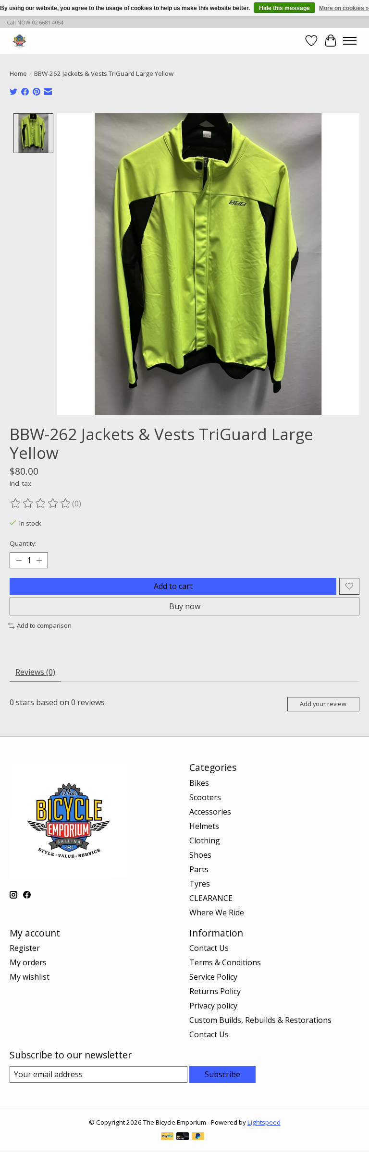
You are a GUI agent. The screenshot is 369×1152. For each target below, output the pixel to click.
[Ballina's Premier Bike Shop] (19, 40)
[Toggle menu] (349, 40)
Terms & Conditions (225, 962)
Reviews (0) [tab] (35, 672)
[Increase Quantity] (39, 560)
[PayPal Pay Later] (198, 1137)
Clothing (204, 840)
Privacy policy (213, 1005)
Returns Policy (215, 991)
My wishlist (29, 977)
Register (25, 948)
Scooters (205, 797)
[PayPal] (167, 1137)
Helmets (204, 826)
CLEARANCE (211, 898)
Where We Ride (216, 912)
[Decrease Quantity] (18, 560)
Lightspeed (264, 1122)
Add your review (323, 703)
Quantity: (23, 543)
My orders (28, 962)
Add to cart (173, 586)
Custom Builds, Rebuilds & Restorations (260, 1020)
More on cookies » (344, 8)
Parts (199, 869)
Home (18, 73)
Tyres (199, 883)
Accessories (210, 811)
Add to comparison (44, 625)
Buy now (184, 606)
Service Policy (213, 977)
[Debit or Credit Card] (182, 1137)
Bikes (199, 783)
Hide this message (284, 8)
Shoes (200, 855)
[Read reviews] (41, 503)
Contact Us (209, 948)
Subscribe (222, 1074)
